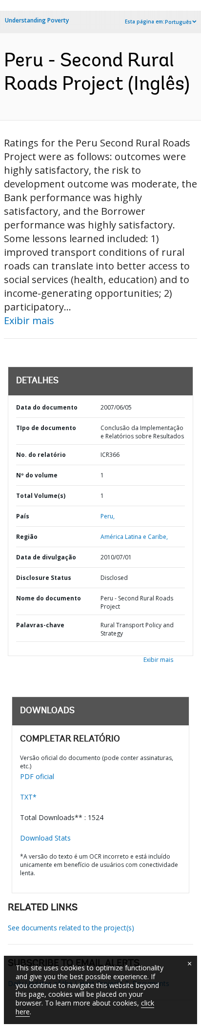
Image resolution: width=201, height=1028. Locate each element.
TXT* (28, 797)
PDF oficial (37, 776)
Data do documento (47, 407)
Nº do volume (37, 475)
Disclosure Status (43, 578)
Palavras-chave (40, 625)
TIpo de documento (46, 428)
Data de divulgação (46, 557)
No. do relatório (41, 455)
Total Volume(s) (40, 496)
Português (178, 22)
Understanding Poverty (37, 20)
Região (27, 537)
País (22, 516)
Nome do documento (48, 598)
